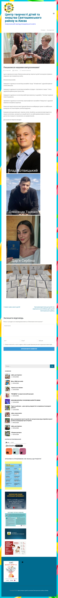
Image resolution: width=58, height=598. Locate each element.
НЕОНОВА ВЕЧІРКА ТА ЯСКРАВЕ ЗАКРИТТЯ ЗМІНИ (25, 400)
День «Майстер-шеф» (17, 381)
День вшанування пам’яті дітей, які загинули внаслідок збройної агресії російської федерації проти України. (31, 419)
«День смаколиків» (16, 413)
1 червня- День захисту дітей (12, 307)
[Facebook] (22, 562)
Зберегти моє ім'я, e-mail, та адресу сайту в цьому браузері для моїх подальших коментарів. (28, 344)
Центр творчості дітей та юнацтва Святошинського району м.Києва (23, 18)
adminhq (16, 70)
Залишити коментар (26, 70)
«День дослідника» (16, 375)
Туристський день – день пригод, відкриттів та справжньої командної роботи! (31, 406)
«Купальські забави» (17, 387)
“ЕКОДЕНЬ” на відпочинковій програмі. (22, 394)
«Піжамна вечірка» (16, 432)
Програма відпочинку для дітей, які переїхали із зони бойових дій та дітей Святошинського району (43, 309)
